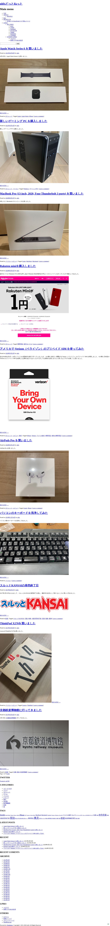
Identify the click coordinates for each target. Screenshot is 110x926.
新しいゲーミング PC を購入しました (23, 121)
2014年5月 (6, 885)
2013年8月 (6, 891)
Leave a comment (39, 116)
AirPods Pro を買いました (16, 440)
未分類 (5, 801)
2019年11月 (6, 869)
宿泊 (12, 818)
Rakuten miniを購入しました (18, 266)
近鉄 (43, 618)
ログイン (6, 917)
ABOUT (5, 15)
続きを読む (4, 113)
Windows (26, 189)
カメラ (74, 815)
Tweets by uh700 (4, 781)
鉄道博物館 (23, 772)
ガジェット (8, 116)
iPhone (31, 116)
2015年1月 (6, 880)
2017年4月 (6, 871)
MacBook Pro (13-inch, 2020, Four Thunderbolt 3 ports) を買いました (42, 193)
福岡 (57, 818)
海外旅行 (54, 818)
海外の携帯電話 (56, 435)
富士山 (16, 818)
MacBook (29, 261)
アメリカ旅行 (41, 435)
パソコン (15, 189)
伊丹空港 (103, 815)
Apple (19, 116)
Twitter (12, 27)
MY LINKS (10, 24)
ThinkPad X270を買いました (18, 623)
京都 (14, 772)
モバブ (91, 815)
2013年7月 (6, 892)
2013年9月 (6, 889)
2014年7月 (6, 883)
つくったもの (7, 788)
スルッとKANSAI (18, 618)
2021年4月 (6, 860)
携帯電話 (20, 344)
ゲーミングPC (34, 189)
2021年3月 (6, 862)
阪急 (47, 618)
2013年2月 (6, 898)
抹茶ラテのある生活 (16, 40)
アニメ (5, 790)
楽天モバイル (28, 344)
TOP (4, 13)
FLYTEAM (13, 30)
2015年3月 (6, 878)
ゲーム (5, 794)
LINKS (5, 23)
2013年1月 (6, 900)
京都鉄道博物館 (11, 718)
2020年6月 (6, 863)
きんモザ (61, 815)
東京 (36, 817)
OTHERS (13, 35)
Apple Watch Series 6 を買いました (21, 48)
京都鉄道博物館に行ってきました (21, 710)
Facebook (13, 29)
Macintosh (35, 261)
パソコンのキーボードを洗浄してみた (24, 512)
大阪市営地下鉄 (36, 618)
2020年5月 (6, 865)
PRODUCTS (7, 19)
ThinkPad (30, 705)
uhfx (18, 53)
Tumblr (12, 32)
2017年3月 (6, 872)
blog (4, 18)
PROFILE (10, 16)
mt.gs (11, 26)
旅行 (20, 435)
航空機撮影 (6, 803)
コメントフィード (8, 920)
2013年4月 (6, 894)
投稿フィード (7, 918)
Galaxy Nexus (13, 815)
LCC (25, 815)
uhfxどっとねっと (11, 3)
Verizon (34, 435)
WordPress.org (7, 922)
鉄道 (6, 618)
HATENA (13, 33)
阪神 (50, 618)
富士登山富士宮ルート (23, 818)
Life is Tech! (32, 815)
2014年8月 (6, 882)
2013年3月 (6, 896)
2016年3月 (6, 876)
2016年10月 (6, 874)
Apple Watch (25, 116)
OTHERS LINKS (12, 37)
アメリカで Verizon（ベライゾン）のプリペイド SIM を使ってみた (42, 348)
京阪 (26, 618)
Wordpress (10, 925)
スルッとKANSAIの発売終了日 (19, 585)
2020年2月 (6, 867)
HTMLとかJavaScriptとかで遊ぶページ (18, 21)
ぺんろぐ (13, 38)
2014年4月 (6, 887)
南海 (29, 618)
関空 (73, 818)
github (18, 815)
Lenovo (24, 705)
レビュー (14, 261)
